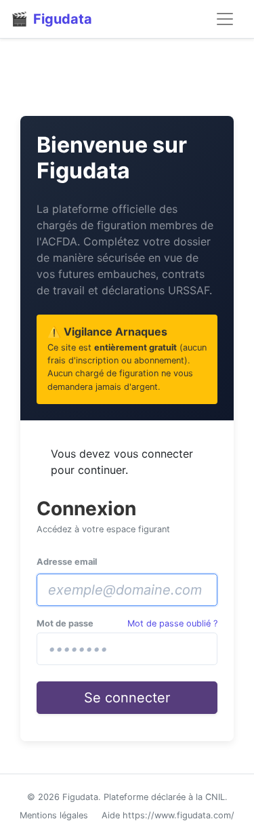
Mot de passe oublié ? (172, 623)
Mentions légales (54, 815)
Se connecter (127, 698)
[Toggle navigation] (225, 19)
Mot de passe (65, 623)
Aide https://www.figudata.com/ (168, 815)
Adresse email (67, 562)
